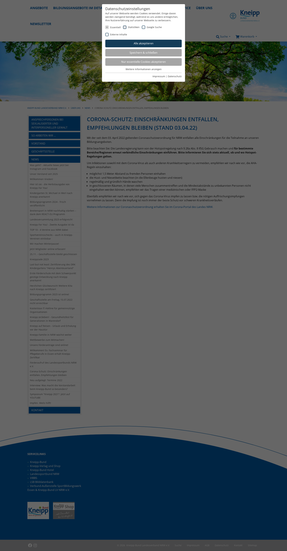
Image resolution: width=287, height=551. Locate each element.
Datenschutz (175, 76)
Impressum (158, 76)
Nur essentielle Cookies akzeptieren (143, 62)
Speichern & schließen (143, 52)
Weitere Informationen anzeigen (144, 69)
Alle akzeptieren (143, 43)
